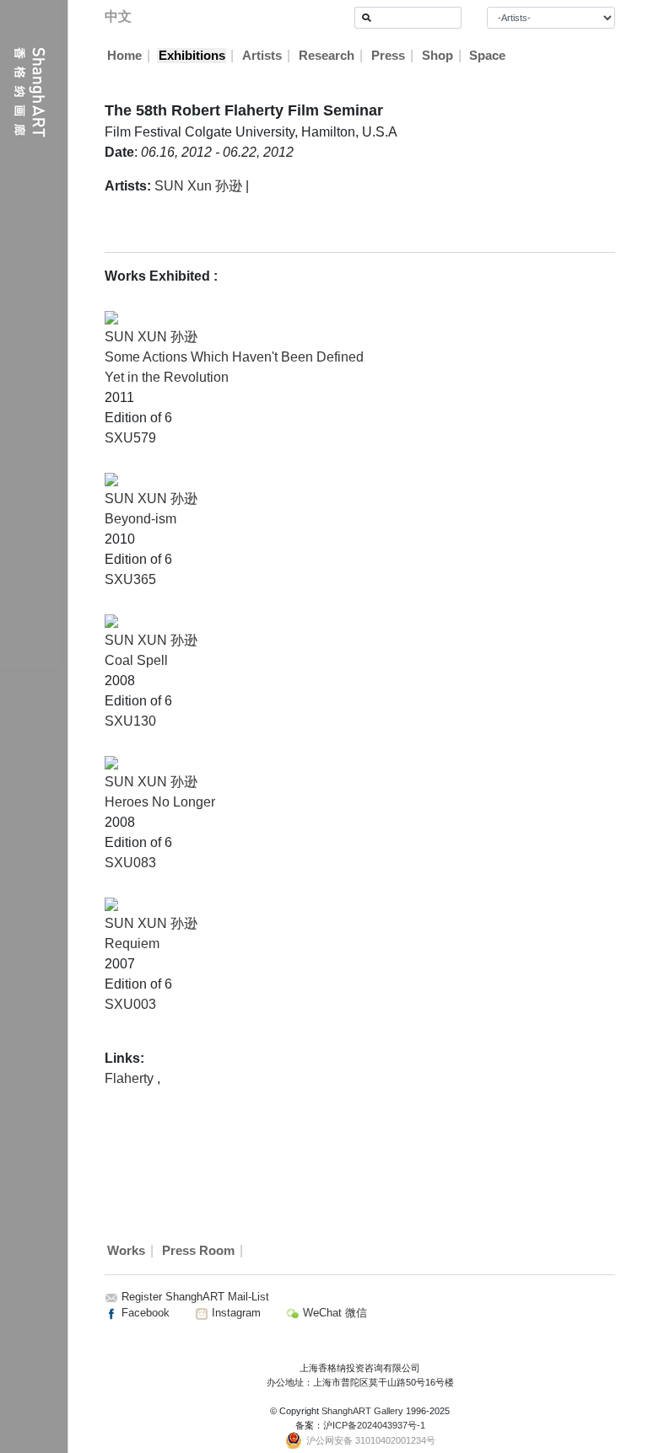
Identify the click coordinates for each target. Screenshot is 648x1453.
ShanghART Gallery (362, 1411)
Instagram (234, 1312)
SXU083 (130, 862)
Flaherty (131, 1078)
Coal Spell (136, 660)
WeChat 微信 (333, 1312)
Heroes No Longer (160, 802)
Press (388, 55)
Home (124, 55)
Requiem (132, 943)
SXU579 (130, 438)
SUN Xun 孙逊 (198, 186)
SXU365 (130, 579)
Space (487, 55)
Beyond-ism (140, 519)
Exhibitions (192, 55)
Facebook (144, 1312)
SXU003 (130, 1004)
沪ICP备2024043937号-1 (374, 1425)
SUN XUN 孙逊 (151, 337)
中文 (118, 16)
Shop (437, 55)
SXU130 (130, 721)
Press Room (198, 1250)
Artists (262, 55)
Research (326, 55)
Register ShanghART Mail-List (195, 1296)
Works (126, 1250)
